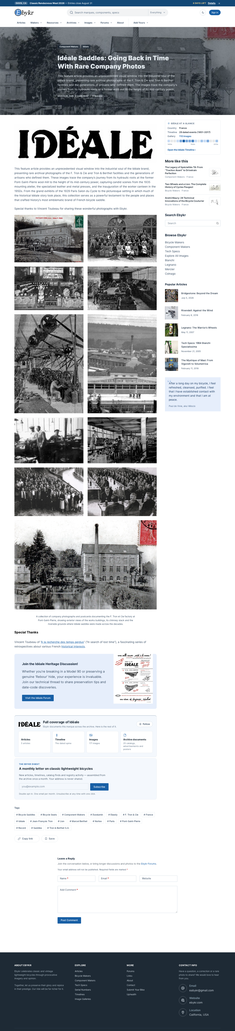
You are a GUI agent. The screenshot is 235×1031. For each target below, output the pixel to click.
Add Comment (69, 889)
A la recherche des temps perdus (62, 642)
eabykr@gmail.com (201, 990)
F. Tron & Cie (130, 814)
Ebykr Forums (148, 863)
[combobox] (190, 223)
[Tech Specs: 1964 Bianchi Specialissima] (171, 347)
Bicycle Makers (174, 242)
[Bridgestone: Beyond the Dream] (171, 295)
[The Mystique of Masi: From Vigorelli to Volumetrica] (171, 364)
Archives (71, 22)
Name (64, 878)
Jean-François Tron (41, 821)
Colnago (170, 273)
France (148, 814)
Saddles (36, 828)
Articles (21, 22)
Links (129, 975)
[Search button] (217, 223)
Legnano (170, 264)
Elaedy (113, 814)
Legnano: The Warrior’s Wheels (199, 327)
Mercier (170, 269)
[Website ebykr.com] (183, 1000)
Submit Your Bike (136, 989)
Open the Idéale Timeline (182, 149)
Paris (111, 821)
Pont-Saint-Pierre (130, 821)
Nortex (97, 821)
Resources (53, 22)
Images (88, 22)
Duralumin (96, 814)
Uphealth (131, 994)
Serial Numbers (83, 989)
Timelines (80, 994)
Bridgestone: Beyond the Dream (199, 293)
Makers (35, 22)
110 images (185, 136)
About (120, 22)
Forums (105, 22)
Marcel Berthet (78, 821)
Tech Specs (172, 251)
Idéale (86, 46)
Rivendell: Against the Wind (197, 310)
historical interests (73, 646)
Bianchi (169, 260)
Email (105, 878)
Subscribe (99, 786)
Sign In (215, 12)
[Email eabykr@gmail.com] (183, 988)
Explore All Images (176, 255)
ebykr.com (196, 1002)
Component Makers (68, 46)
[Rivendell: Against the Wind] (171, 312)
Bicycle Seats (49, 814)
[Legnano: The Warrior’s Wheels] (171, 330)
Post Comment (69, 920)
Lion (61, 821)
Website (146, 878)
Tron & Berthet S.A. (58, 828)
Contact (131, 985)
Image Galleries (83, 999)
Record (21, 828)
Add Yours (139, 22)
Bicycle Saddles (25, 814)
